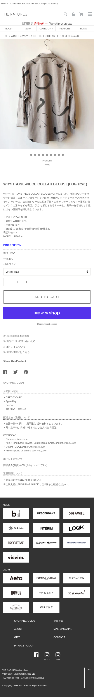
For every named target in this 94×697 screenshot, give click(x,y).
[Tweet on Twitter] (17, 371)
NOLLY (9, 28)
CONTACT (59, 637)
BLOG (83, 28)
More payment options (47, 324)
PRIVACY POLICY (24, 645)
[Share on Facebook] (6, 371)
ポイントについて (16, 346)
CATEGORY (46, 28)
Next (47, 164)
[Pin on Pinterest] (27, 371)
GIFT (17, 637)
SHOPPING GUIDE (24, 620)
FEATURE (64, 28)
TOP (5, 36)
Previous (47, 160)
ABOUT (18, 629)
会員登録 (58, 620)
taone (28, 28)
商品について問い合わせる (21, 341)
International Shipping (18, 335)
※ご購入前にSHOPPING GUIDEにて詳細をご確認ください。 (36, 484)
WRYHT (15, 36)
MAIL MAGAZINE (63, 629)
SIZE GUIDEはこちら (18, 352)
